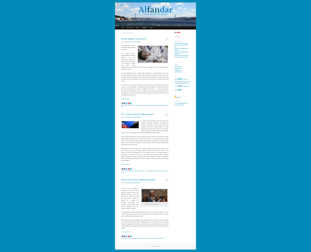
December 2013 (178, 66)
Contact (150, 27)
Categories (144, 27)
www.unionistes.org (179, 105)
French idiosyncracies (136, 238)
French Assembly (150, 238)
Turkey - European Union (136, 105)
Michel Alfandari (137, 41)
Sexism (156, 238)
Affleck (176, 79)
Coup (180, 81)
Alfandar (137, 27)
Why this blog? (130, 27)
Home (123, 27)
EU (154, 170)
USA (179, 90)
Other (126, 105)
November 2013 (178, 68)
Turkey (129, 105)
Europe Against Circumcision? (134, 39)
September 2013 (178, 71)
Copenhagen (151, 170)
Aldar (155, 9)
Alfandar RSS (178, 97)
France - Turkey (128, 170)
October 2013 (178, 70)
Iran (180, 86)
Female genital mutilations (159, 105)
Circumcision (147, 105)
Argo (179, 79)
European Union (159, 170)
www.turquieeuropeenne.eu (181, 103)
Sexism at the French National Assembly (138, 180)
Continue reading (126, 99)
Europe (151, 105)
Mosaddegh (184, 86)
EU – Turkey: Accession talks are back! (137, 114)
